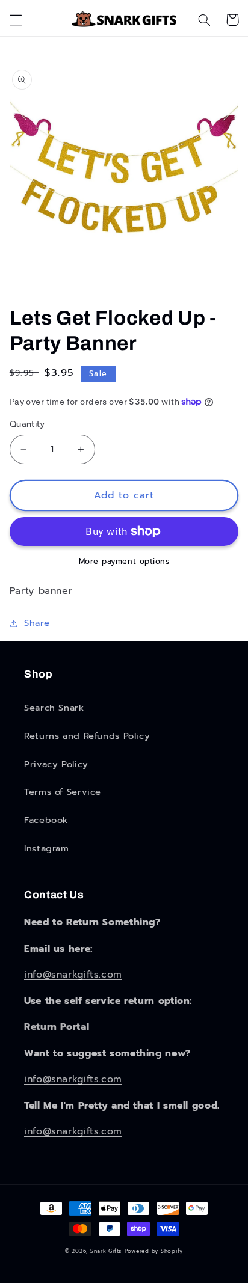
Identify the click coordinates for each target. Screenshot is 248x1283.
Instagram (46, 848)
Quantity (27, 424)
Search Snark (54, 707)
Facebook (46, 820)
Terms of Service (62, 791)
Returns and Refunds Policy (87, 736)
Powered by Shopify (154, 1251)
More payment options (124, 561)
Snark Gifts (106, 1251)
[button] (15, 20)
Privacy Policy (56, 764)
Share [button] (37, 622)
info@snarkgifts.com (73, 974)
